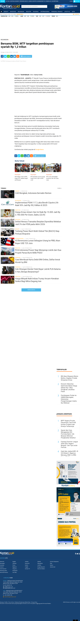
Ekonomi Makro (41, 568)
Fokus (13, 565)
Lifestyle (67, 11)
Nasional (36, 11)
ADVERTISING (55, 1)
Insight (17, 191)
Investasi (13, 11)
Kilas (51, 563)
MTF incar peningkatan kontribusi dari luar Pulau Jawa (52, 178)
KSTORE (8, 1)
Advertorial (52, 567)
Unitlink (39, 565)
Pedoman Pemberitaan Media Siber (22, 602)
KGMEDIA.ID (48, 1)
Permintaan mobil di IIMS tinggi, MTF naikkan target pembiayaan (21, 178)
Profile (6, 602)
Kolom (26, 565)
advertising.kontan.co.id (10, 596)
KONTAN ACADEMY (14, 1)
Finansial (18, 257)
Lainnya (76, 14)
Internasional (45, 11)
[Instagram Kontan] (79, 553)
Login (71, 1)
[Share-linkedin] (11, 56)
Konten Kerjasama (54, 561)
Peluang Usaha (3, 570)
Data (73, 11)
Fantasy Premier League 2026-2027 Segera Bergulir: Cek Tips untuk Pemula (69, 444)
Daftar (77, 1)
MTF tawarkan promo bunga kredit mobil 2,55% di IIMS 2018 (38, 178)
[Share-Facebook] (2, 56)
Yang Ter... (14, 568)
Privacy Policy (34, 602)
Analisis (26, 561)
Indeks (59, 188)
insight (6, 11)
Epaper (2, 1)
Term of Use (11, 602)
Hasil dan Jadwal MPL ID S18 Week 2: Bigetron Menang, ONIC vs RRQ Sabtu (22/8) (69, 454)
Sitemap (2, 602)
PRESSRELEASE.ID (24, 1)
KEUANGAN (4, 39)
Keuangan (21, 11)
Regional (14, 567)
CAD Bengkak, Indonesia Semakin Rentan (33, 193)
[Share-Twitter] (5, 56)
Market (39, 561)
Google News (39, 149)
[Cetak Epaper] (66, 8)
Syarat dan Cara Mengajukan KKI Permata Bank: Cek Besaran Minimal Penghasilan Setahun (68, 434)
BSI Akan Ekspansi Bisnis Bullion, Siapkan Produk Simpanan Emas (69, 378)
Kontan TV (27, 568)
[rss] (17, 56)
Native (51, 565)
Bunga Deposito (41, 567)
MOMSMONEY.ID (41, 1)
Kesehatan (14, 570)
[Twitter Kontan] (77, 553)
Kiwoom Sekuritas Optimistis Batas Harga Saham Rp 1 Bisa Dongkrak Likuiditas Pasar (69, 387)
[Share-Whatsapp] (8, 56)
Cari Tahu (14, 572)
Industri (28, 11)
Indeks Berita (31, 289)
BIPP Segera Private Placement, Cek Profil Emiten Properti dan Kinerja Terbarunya (68, 423)
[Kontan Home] (1, 11)
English (14, 561)
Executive (27, 563)
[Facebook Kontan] (75, 553)
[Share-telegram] (14, 56)
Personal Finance (56, 11)
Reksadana (40, 563)
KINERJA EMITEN (33, 1)
